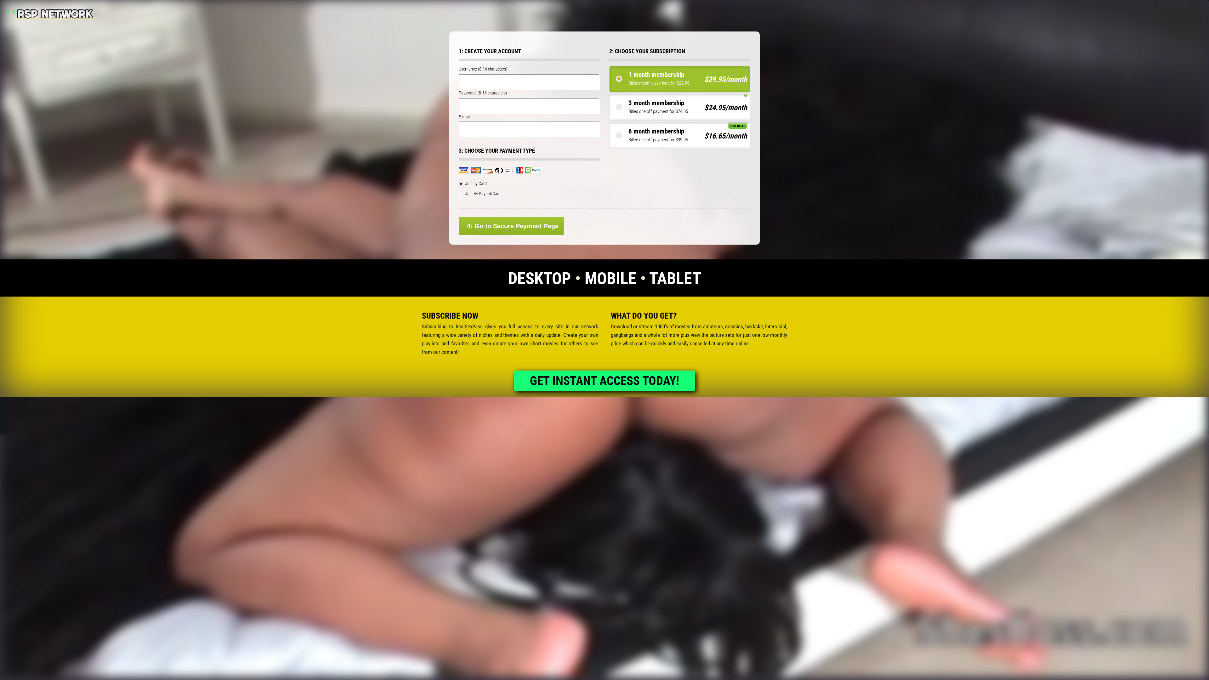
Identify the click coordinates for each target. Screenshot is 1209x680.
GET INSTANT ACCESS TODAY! (604, 381)
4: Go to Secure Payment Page (513, 226)
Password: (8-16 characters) (483, 92)
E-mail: (465, 116)
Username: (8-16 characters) (483, 68)
